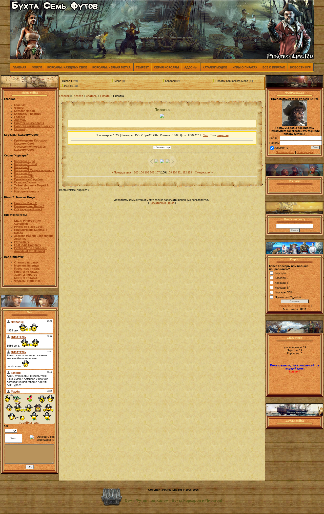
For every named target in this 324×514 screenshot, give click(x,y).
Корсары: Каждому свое (67, 67)
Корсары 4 (21, 188)
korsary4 (294, 371)
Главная (19, 67)
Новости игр (300, 67)
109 (169, 172)
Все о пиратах (273, 67)
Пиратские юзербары (29, 123)
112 (185, 172)
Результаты (285, 306)
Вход (171, 202)
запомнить (281, 147)
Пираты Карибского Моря (231, 80)
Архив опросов (302, 306)
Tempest (142, 67)
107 (157, 172)
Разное (68, 85)
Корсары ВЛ (282, 287)
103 (136, 172)
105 (147, 172)
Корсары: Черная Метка (111, 67)
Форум (37, 67)
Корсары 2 (281, 277)
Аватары (91, 95)
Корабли (170, 80)
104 (141, 172)
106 (152, 172)
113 (190, 172)
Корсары (280, 273)
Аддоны (190, 67)
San (205, 135)
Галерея (78, 95)
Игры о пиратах (245, 67)
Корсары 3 (281, 282)
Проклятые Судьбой (288, 297)
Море (117, 80)
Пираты (67, 80)
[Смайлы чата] (29, 422)
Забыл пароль (285, 152)
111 (180, 172)
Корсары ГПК (283, 292)
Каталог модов (215, 67)
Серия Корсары (166, 67)
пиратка (223, 135)
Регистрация (158, 202)
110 (175, 172)
